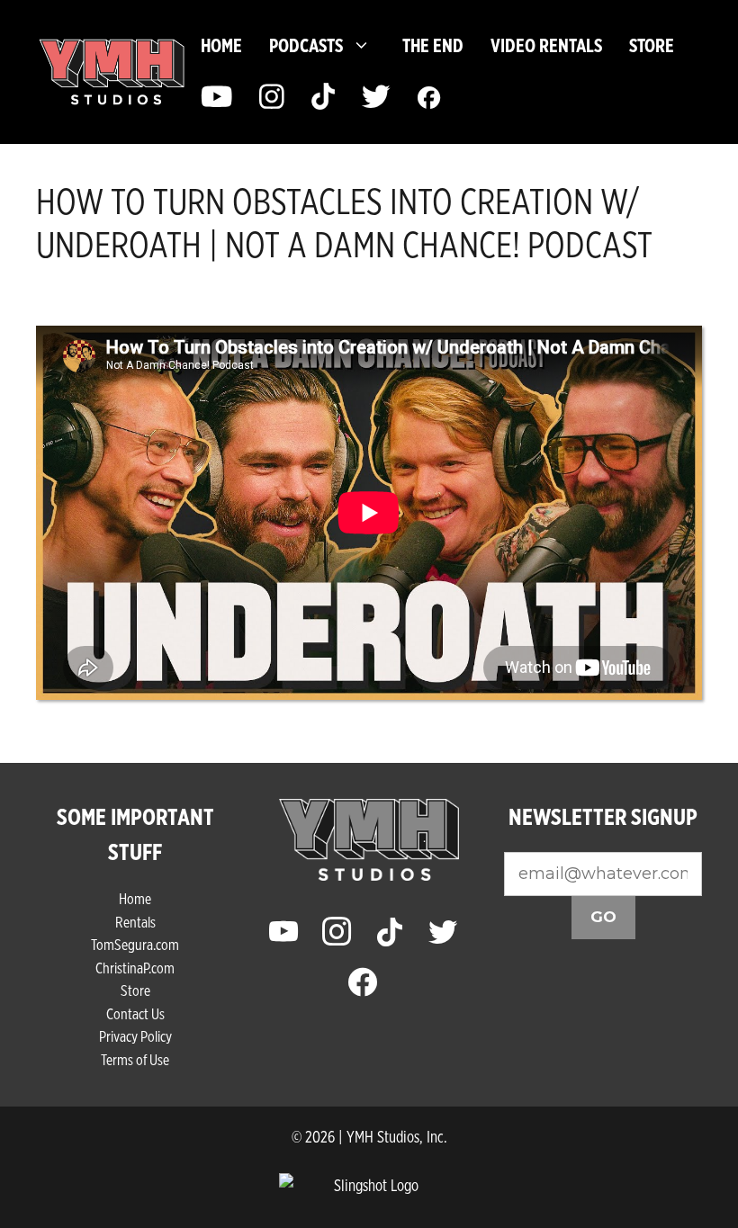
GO (603, 917)
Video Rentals (546, 45)
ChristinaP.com (135, 967)
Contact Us (135, 1013)
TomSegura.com (135, 944)
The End (433, 45)
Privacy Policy (135, 1036)
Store (135, 990)
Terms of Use (135, 1059)
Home (221, 45)
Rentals (135, 921)
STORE (651, 45)
